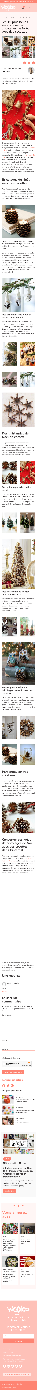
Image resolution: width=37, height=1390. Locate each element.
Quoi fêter (11, 18)
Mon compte (7, 1349)
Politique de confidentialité (12, 1356)
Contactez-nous (8, 1352)
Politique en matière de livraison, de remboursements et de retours (15, 1360)
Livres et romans (20, 1118)
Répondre (4, 991)
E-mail (5, 1049)
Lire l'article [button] (9, 1191)
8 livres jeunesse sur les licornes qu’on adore (23, 1122)
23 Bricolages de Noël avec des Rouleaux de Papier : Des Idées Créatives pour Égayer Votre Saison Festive (9, 1245)
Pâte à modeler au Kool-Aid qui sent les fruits (24, 1111)
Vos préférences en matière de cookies (17, 1375)
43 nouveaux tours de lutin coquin (25, 1242)
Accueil (4, 18)
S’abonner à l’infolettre (11, 1058)
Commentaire (8, 1015)
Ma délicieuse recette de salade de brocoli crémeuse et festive (9, 1278)
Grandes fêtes (21, 18)
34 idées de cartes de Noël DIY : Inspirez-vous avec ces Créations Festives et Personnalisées (18, 1172)
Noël (28, 18)
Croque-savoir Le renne (27, 1275)
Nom (4, 1041)
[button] (24, 63)
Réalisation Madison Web (9, 1387)
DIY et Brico (19, 1097)
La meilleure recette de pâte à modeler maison (25, 1101)
